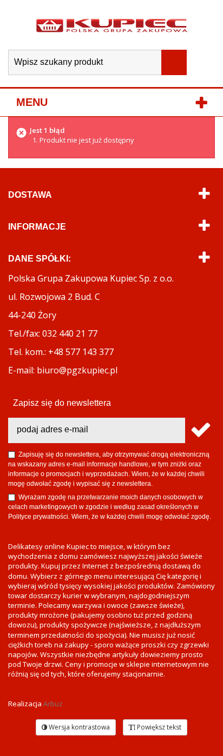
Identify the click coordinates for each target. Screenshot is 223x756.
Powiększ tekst (158, 727)
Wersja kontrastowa (78, 727)
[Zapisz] (200, 430)
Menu (32, 102)
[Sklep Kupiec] (111, 25)
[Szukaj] (174, 62)
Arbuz (53, 703)
